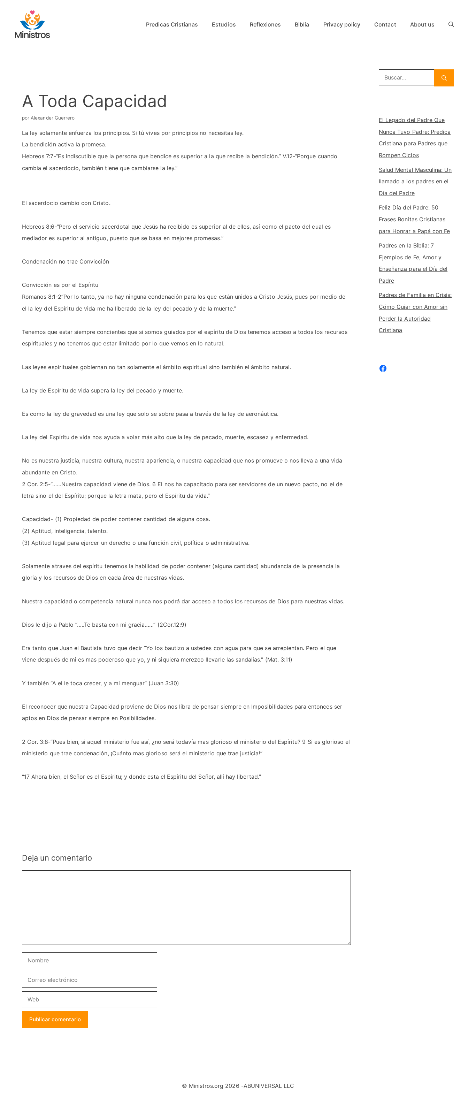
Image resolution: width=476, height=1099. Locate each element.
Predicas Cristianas (172, 24)
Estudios (224, 24)
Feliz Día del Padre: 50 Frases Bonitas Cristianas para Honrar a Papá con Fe (414, 219)
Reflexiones (265, 24)
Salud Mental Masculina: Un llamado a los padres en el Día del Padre (415, 181)
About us (422, 24)
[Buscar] (444, 77)
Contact (385, 24)
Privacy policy (342, 24)
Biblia (302, 24)
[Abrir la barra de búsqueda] (451, 24)
